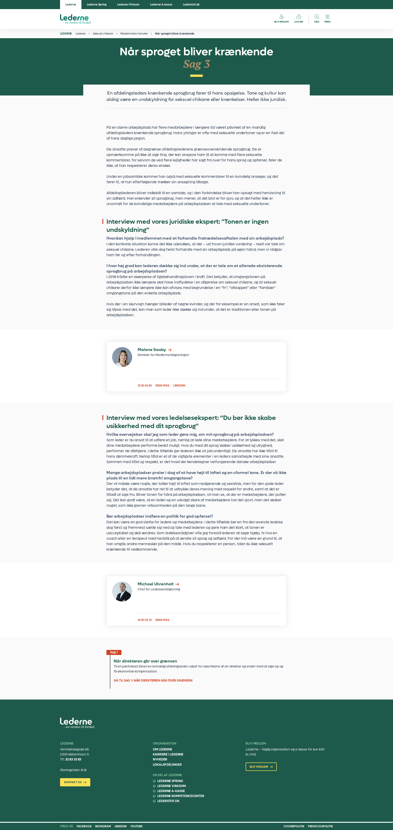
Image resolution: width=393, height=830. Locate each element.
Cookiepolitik (294, 826)
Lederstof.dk (191, 4)
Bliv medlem (281, 21)
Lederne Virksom (128, 4)
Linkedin (121, 826)
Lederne (71, 4)
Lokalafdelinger (167, 764)
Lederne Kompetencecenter (180, 796)
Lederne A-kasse (161, 4)
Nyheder (160, 759)
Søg (316, 21)
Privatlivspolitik (320, 826)
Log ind (298, 21)
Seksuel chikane (103, 33)
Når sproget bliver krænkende (174, 33)
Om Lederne (162, 749)
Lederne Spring (96, 4)
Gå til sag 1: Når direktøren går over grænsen (196, 669)
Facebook (84, 826)
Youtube (136, 826)
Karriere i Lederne (168, 754)
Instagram (103, 826)
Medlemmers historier (134, 33)
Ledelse (80, 33)
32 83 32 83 (73, 759)
